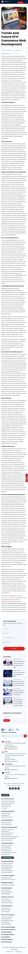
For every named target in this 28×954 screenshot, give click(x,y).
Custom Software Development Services (9, 836)
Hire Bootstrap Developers (7, 892)
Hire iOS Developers (5, 899)
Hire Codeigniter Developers (7, 920)
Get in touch (20, 2)
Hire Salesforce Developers (8, 929)
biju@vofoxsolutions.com (12, 778)
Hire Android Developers (6, 901)
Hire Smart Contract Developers (8, 885)
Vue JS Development (5, 854)
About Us (9, 783)
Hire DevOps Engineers (7, 939)
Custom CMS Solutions (6, 822)
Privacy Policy (18, 951)
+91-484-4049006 (10, 759)
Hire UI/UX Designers (6, 932)
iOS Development (5, 815)
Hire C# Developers (5, 911)
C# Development (5, 831)
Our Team (13, 785)
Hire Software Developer (6, 804)
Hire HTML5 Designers (5, 890)
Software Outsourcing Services (7, 802)
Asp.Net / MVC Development (7, 829)
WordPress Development (6, 824)
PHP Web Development (6, 834)
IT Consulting (4, 808)
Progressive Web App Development (9, 852)
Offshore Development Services (8, 801)
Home (5, 783)
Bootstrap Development (6, 849)
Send (13, 648)
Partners (8, 785)
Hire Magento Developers (6, 877)
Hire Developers (8, 857)
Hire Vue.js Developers (6, 868)
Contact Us (19, 785)
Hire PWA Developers (5, 893)
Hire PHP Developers (5, 922)
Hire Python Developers (6, 909)
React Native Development (7, 817)
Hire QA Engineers (5, 937)
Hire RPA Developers (6, 942)
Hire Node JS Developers (6, 865)
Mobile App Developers (7, 897)
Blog (19, 783)
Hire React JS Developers (6, 872)
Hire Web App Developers (8, 934)
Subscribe (7, 720)
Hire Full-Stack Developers (8, 927)
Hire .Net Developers (5, 908)
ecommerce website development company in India (13, 603)
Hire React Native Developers (7, 870)
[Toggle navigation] (25, 2)
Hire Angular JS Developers (7, 863)
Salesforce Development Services (8, 838)
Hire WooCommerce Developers (8, 879)
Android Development (6, 813)
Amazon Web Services (6, 806)
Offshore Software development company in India (13, 947)
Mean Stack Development (6, 840)
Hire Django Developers (6, 924)
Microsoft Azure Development (7, 833)
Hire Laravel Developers (6, 918)
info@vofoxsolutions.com (12, 749)
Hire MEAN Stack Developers (7, 867)
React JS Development (6, 850)
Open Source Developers (8, 914)
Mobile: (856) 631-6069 (11, 747)
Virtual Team (14, 783)
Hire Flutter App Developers (7, 902)
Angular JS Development (6, 845)
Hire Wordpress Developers (7, 917)
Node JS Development (6, 847)
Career (22, 783)
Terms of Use (10, 951)
